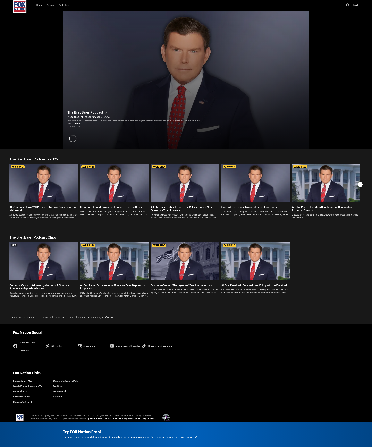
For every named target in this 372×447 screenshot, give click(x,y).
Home (39, 5)
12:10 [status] (14, 245)
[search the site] (348, 5)
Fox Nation (15, 317)
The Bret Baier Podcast (85, 112)
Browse (50, 5)
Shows (30, 317)
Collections (64, 5)
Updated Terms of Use (97, 419)
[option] (44, 193)
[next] (360, 185)
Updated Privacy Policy (123, 419)
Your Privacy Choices (144, 419)
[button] (348, 5)
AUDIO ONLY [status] (18, 167)
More (77, 124)
